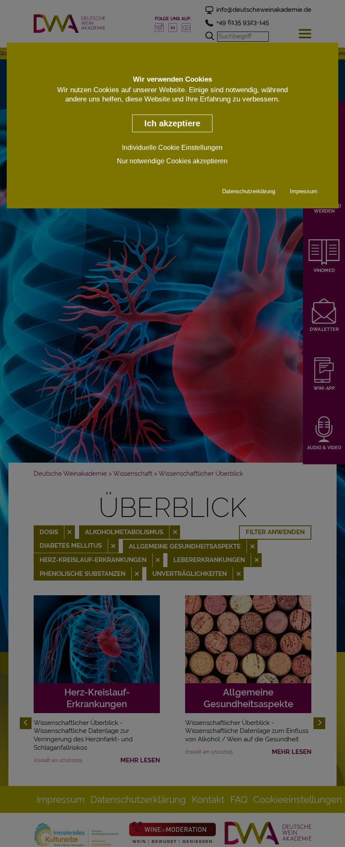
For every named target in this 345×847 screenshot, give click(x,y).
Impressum (303, 191)
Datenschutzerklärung (248, 191)
